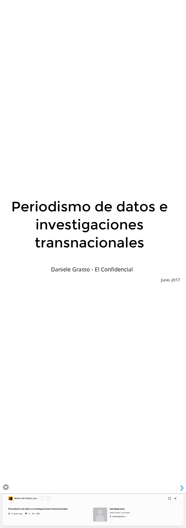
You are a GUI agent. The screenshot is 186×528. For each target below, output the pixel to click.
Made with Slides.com (25, 498)
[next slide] (181, 488)
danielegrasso (117, 509)
